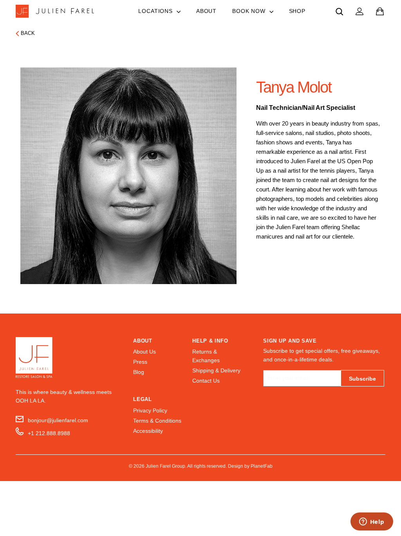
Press (140, 362)
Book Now (249, 11)
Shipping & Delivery (216, 371)
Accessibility (148, 431)
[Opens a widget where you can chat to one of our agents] (371, 522)
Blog (138, 372)
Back (28, 33)
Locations (156, 11)
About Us (144, 352)
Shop (297, 11)
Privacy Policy (150, 411)
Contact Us (206, 381)
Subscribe (362, 379)
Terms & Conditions (157, 421)
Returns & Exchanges (206, 356)
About (206, 11)
